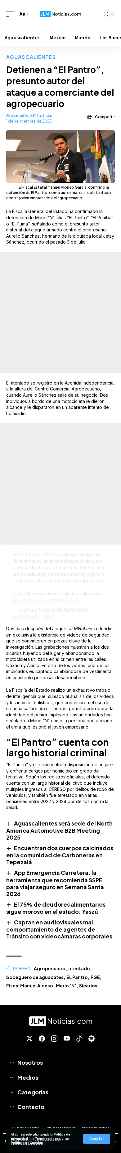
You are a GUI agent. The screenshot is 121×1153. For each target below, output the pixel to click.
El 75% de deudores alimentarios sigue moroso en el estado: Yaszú (55, 908)
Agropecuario (49, 968)
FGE (95, 977)
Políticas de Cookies (27, 1143)
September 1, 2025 (34, 616)
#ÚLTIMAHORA (30, 554)
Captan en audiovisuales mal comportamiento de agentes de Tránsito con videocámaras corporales (59, 929)
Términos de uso (48, 1139)
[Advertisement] (60, 312)
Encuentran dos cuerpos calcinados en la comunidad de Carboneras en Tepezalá (59, 854)
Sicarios (88, 985)
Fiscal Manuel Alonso (29, 985)
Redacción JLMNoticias (29, 115)
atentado (79, 968)
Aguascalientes (31, 57)
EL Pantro (77, 977)
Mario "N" (66, 985)
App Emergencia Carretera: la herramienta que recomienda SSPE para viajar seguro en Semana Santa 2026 (55, 883)
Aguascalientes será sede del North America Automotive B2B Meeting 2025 (59, 830)
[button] (96, 1139)
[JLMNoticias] (60, 14)
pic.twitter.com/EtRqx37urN (46, 600)
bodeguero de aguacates (35, 977)
